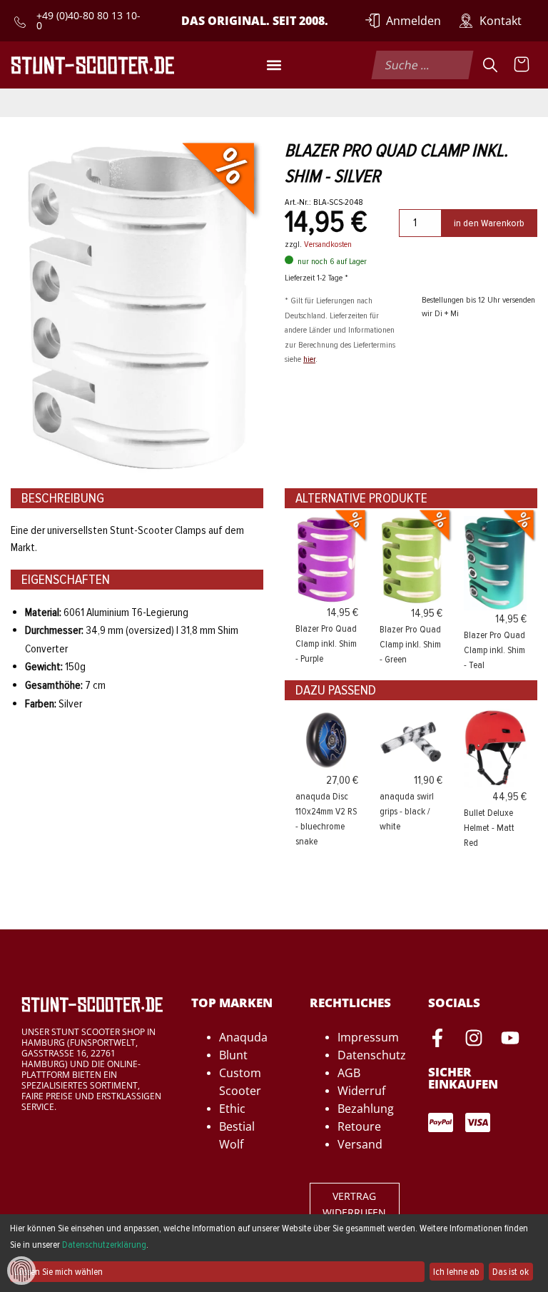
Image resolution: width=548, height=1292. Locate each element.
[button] (274, 65)
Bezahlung (366, 1108)
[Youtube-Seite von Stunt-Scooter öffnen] (510, 1040)
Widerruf (361, 1091)
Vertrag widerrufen (354, 1204)
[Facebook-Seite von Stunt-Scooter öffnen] (437, 1040)
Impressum (368, 1037)
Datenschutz (372, 1055)
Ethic (232, 1108)
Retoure (359, 1126)
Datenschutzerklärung (104, 1244)
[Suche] (490, 65)
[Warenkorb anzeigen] (521, 65)
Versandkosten (328, 244)
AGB (349, 1073)
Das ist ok (510, 1272)
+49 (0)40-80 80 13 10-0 (88, 20)
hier (309, 359)
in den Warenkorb (489, 223)
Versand (360, 1144)
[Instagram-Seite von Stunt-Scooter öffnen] (474, 1040)
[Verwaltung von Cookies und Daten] (21, 1270)
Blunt (233, 1055)
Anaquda (243, 1037)
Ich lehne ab (456, 1272)
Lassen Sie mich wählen (58, 1272)
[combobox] (422, 65)
